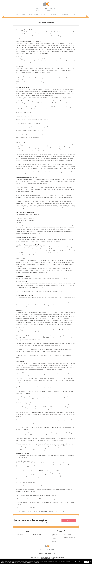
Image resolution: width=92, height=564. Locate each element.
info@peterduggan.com (71, 537)
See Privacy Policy (35, 562)
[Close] (90, 561)
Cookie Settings (78, 561)
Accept (86, 561)
